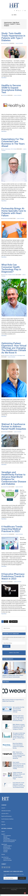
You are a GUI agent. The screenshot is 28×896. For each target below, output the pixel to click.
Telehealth (5, 850)
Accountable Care (6, 858)
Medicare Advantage (7, 860)
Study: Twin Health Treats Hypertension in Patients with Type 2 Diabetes (13, 37)
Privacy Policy (14, 889)
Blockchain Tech (6, 847)
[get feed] (15, 10)
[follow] (17, 10)
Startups (3, 854)
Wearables (5, 851)
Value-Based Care (5, 857)
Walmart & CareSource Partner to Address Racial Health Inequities (13, 426)
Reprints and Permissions (6, 816)
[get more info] (26, 10)
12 (11, 622)
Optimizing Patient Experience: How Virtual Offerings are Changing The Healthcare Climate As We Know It (13, 348)
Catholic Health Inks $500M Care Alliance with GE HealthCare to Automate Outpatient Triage (19, 775)
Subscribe (3, 824)
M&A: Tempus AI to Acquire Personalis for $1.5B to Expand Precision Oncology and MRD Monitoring (19, 755)
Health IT (3, 834)
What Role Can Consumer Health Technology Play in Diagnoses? (11, 268)
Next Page (15, 621)
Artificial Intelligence (7, 845)
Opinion (3, 831)
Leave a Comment (19, 43)
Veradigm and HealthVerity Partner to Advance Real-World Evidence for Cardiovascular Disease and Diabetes (13, 478)
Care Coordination (7, 835)
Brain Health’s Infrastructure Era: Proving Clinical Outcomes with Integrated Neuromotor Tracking (19, 765)
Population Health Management (9, 840)
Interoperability (6, 838)
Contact (3, 821)
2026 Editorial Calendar (6, 810)
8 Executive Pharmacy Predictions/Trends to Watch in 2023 (12, 576)
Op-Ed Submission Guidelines (7, 819)
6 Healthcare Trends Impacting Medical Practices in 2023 (12, 529)
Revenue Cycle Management (9, 841)
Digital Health (4, 844)
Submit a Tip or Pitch (14, 652)
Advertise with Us (4, 813)
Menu (15, 14)
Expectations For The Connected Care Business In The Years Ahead (13, 142)
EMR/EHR (5, 837)
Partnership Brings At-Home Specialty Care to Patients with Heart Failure (13, 212)
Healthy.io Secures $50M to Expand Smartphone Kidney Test (11, 89)
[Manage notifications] (25, 893)
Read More (3, 77)
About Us (3, 808)
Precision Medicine (7, 848)
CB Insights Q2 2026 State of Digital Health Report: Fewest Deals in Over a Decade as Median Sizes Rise (19, 736)
